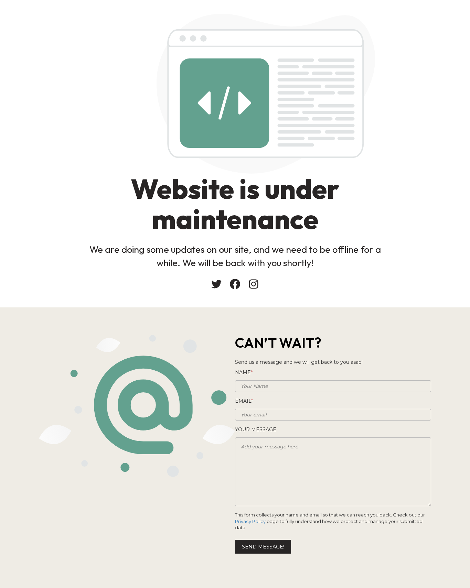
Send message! (263, 547)
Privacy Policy (250, 521)
